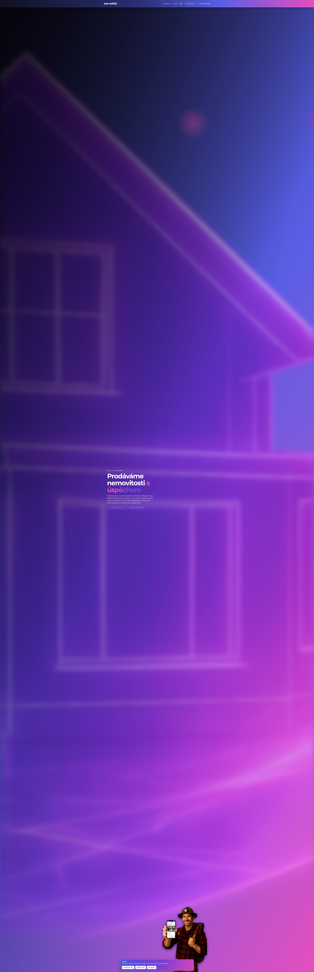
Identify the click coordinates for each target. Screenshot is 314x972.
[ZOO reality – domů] (111, 4)
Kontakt (175, 3)
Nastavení (152, 967)
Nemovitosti (166, 3)
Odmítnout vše (128, 967)
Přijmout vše (141, 967)
